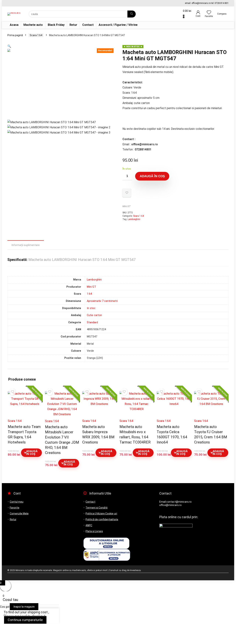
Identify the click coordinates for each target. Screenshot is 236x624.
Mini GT (126, 206)
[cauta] (131, 14)
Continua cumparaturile (25, 620)
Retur (73, 25)
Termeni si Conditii (96, 507)
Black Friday (56, 25)
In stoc (91, 308)
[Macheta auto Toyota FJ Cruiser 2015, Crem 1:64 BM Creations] (211, 404)
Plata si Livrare (94, 531)
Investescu (135, 570)
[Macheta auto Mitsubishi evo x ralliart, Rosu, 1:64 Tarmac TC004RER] (136, 404)
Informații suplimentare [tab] (26, 245)
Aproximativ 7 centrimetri (102, 301)
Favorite (14, 507)
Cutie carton (94, 315)
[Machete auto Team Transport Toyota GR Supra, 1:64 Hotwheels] (25, 404)
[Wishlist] (209, 12)
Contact (88, 25)
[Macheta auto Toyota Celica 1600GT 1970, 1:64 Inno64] (174, 404)
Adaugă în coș (152, 176)
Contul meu (16, 501)
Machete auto (33, 25)
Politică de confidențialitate (102, 519)
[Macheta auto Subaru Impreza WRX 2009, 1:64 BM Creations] (99, 404)
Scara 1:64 (36, 35)
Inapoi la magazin (24, 606)
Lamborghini (134, 219)
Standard (92, 322)
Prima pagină (15, 35)
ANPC (89, 525)
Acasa (14, 25)
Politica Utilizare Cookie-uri (101, 513)
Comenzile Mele (19, 513)
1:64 (89, 293)
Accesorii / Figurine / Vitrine (118, 25)
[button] (9, 46)
